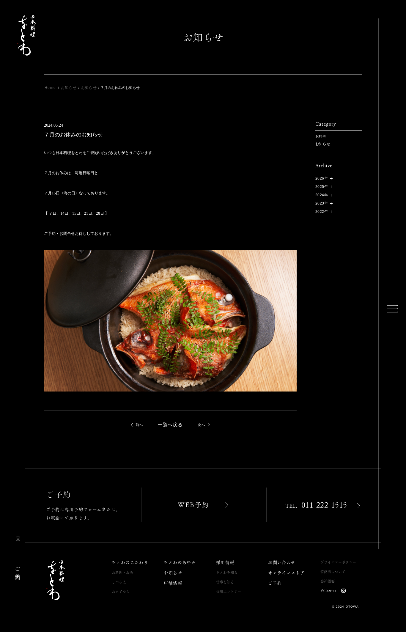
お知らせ (323, 144)
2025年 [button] (321, 187)
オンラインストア (286, 573)
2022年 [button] (321, 212)
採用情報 (225, 562)
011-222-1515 (316, 505)
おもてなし (121, 591)
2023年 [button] (321, 203)
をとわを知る (226, 572)
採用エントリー (228, 591)
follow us (328, 590)
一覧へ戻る (170, 424)
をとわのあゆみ (180, 562)
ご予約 (18, 567)
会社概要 (327, 581)
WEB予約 (194, 504)
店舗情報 (173, 583)
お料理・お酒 (122, 572)
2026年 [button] (321, 178)
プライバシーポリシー (338, 562)
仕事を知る (225, 582)
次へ (201, 425)
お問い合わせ (281, 562)
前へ (139, 425)
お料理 (321, 136)
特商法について (332, 571)
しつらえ (119, 582)
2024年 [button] (321, 195)
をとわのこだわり (130, 562)
